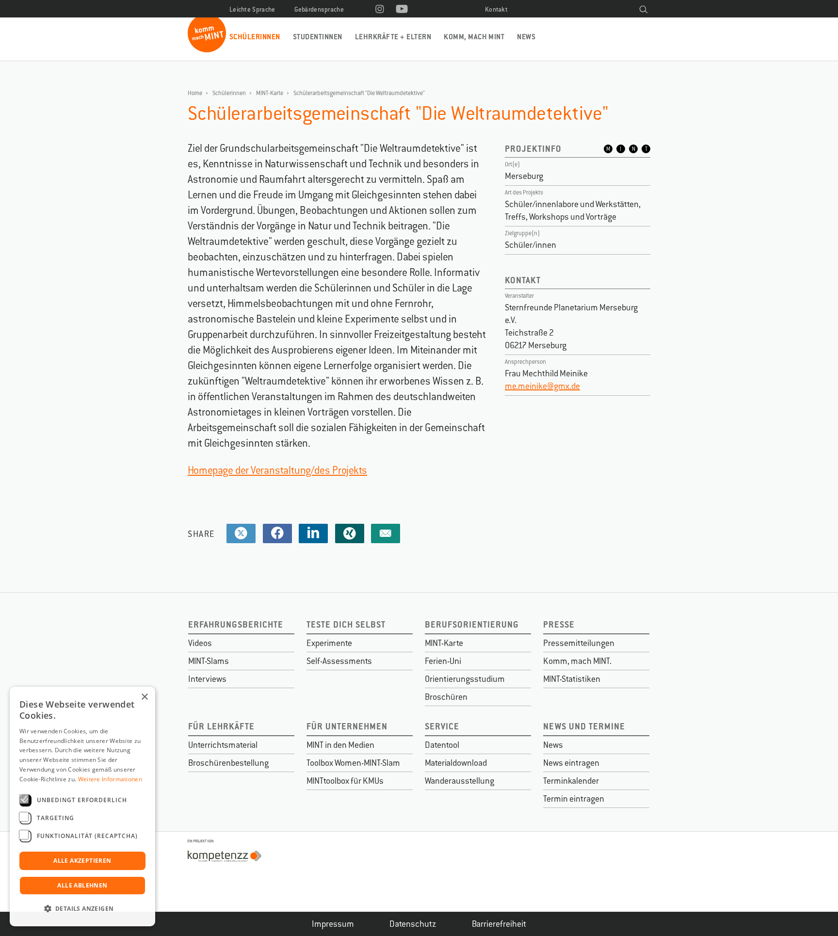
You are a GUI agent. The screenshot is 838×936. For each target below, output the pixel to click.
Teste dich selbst (346, 624)
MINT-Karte (269, 93)
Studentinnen (317, 36)
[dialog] (82, 806)
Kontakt (496, 9)
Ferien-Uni (443, 661)
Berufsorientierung (472, 624)
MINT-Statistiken (571, 679)
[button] (82, 909)
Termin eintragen (573, 798)
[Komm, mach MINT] (207, 48)
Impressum (333, 924)
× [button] (144, 697)
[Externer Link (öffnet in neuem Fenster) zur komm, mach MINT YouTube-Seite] (402, 9)
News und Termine (584, 726)
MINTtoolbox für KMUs (345, 780)
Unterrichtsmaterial (223, 745)
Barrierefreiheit (499, 924)
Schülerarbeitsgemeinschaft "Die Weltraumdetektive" (359, 93)
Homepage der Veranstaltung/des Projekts (277, 470)
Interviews (207, 679)
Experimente (329, 643)
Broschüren (446, 697)
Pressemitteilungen (578, 643)
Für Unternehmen (346, 726)
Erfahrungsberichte (235, 624)
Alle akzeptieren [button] (82, 860)
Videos (200, 643)
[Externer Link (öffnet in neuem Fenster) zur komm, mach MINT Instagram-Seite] (379, 9)
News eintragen (571, 763)
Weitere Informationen (110, 779)
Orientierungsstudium (465, 679)
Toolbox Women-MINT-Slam (353, 763)
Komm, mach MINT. (577, 661)
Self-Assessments (339, 661)
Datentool (442, 745)
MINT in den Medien (340, 745)
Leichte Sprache (252, 9)
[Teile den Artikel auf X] (241, 534)
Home (195, 93)
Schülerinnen (254, 36)
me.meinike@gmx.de (542, 386)
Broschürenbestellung (228, 763)
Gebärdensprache (319, 9)
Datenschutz (412, 924)
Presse (559, 624)
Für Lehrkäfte (221, 726)
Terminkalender (571, 780)
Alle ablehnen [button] (82, 885)
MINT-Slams (208, 661)
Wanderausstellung (459, 780)
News (526, 36)
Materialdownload (456, 763)
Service (442, 726)
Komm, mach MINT (474, 36)
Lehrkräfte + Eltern (393, 36)
